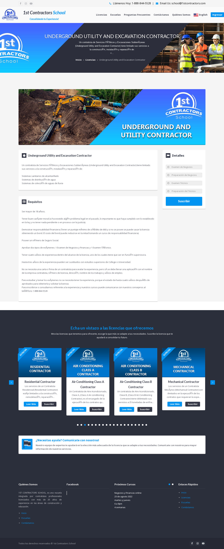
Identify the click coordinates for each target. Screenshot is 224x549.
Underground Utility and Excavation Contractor (122, 59)
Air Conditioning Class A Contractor (88, 384)
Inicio (79, 59)
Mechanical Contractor (183, 382)
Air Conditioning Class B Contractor (136, 384)
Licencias (101, 14)
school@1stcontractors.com (188, 3)
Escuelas (115, 14)
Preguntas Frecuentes (137, 14)
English (202, 14)
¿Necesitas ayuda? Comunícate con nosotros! (67, 440)
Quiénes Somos (181, 14)
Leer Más (31, 404)
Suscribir (184, 201)
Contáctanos (161, 14)
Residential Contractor (40, 382)
